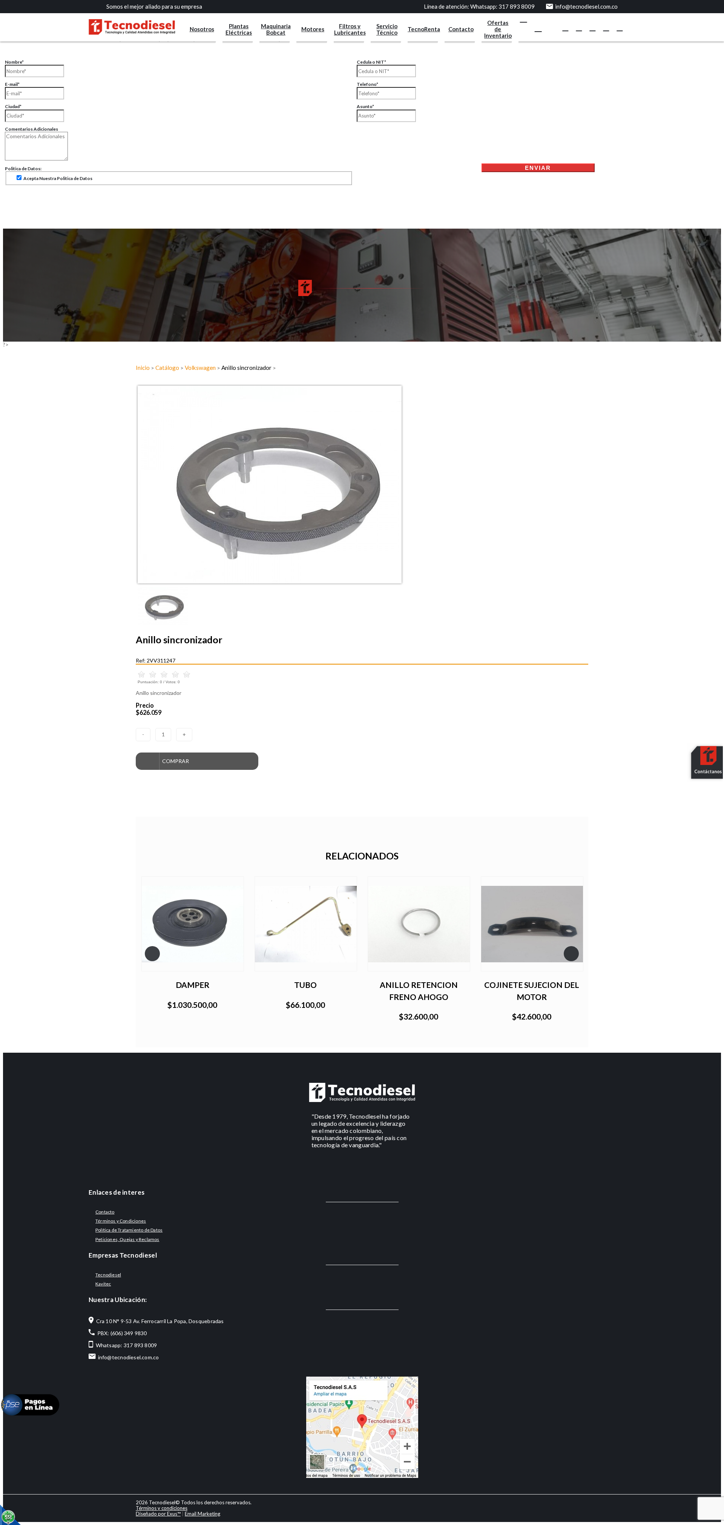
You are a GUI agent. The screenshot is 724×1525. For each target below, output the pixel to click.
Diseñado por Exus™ (158, 1514)
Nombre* (14, 62)
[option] (362, 484)
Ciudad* (13, 106)
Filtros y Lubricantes (350, 29)
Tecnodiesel (108, 1275)
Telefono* (367, 84)
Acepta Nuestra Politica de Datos (57, 178)
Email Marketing (202, 1514)
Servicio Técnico (386, 29)
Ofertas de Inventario (498, 29)
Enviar (538, 168)
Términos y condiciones (161, 1508)
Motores (312, 29)
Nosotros (202, 29)
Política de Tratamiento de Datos (129, 1230)
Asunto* (365, 106)
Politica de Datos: (23, 168)
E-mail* (12, 84)
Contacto (461, 29)
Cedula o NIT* (371, 62)
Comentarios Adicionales (31, 129)
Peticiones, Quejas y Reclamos (127, 1239)
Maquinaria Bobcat (276, 29)
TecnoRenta (424, 29)
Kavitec (103, 1284)
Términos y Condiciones (120, 1221)
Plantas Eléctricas (238, 29)
